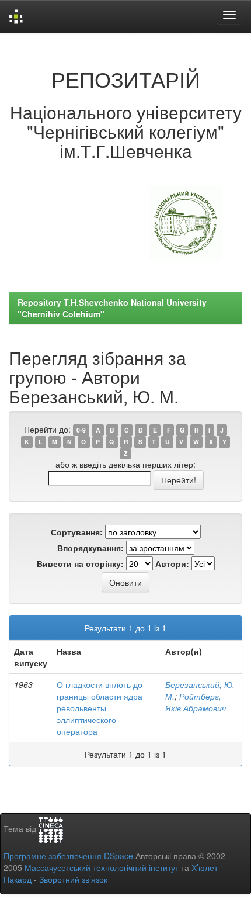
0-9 (81, 430)
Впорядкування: (90, 548)
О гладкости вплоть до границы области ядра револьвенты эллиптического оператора (99, 708)
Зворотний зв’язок (73, 879)
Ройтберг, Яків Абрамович (195, 702)
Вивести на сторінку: (80, 563)
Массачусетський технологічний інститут (102, 867)
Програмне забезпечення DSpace (68, 856)
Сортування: (77, 532)
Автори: (172, 563)
